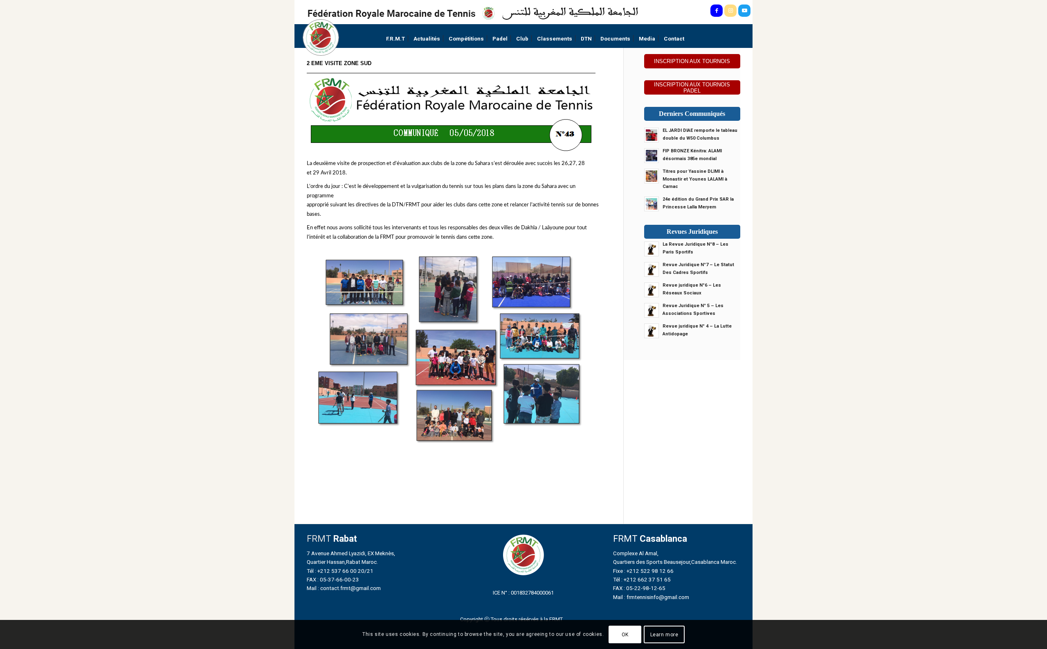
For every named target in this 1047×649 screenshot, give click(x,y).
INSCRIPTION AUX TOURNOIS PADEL (692, 87)
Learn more (664, 635)
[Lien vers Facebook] (716, 11)
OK (625, 635)
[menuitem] (395, 38)
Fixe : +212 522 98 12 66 (643, 571)
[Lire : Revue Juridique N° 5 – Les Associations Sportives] (651, 310)
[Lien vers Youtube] (744, 11)
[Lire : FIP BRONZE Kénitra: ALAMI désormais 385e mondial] (651, 155)
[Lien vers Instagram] (730, 11)
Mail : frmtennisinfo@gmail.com (651, 597)
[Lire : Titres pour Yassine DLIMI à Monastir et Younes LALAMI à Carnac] (651, 176)
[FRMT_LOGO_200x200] (321, 37)
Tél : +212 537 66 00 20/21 (340, 571)
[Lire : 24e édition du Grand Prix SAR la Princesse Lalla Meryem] (651, 204)
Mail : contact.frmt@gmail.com (344, 588)
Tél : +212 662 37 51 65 (642, 579)
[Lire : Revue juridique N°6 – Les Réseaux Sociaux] (651, 290)
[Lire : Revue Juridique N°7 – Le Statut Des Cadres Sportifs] (651, 269)
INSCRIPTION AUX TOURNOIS (692, 61)
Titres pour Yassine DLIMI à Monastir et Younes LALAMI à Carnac (695, 179)
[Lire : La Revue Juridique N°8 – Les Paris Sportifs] (651, 249)
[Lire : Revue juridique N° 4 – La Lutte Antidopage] (651, 330)
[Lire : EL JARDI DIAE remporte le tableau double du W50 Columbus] (651, 135)
